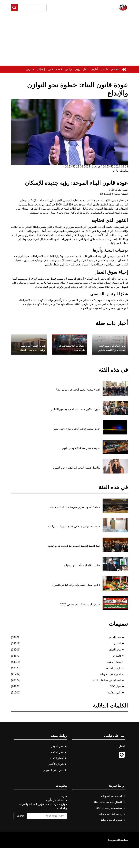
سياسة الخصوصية (118, 839)
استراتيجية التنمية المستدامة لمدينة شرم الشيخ (74, 545)
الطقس (115, 69)
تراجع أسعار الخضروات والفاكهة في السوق (76, 584)
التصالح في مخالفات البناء (107, 680)
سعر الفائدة (114, 649)
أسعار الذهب (114, 661)
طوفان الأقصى (113, 668)
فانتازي (104, 69)
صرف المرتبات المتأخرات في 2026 (80, 604)
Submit (20, 815)
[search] (14, 7)
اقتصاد (59, 69)
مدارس (30, 69)
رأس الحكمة (114, 692)
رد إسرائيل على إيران (111, 813)
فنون (50, 69)
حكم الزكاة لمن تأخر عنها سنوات (82, 565)
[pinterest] (122, 755)
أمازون (94, 69)
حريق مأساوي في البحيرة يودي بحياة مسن (76, 428)
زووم (77, 69)
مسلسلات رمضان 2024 (109, 807)
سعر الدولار (114, 637)
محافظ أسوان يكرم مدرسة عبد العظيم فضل (75, 507)
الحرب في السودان (110, 674)
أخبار (85, 69)
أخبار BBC (115, 686)
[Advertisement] (69, 39)
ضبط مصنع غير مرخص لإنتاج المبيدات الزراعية (74, 526)
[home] (124, 69)
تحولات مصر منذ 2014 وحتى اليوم (81, 448)
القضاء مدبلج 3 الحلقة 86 (114, 193)
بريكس (69, 69)
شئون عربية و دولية (112, 819)
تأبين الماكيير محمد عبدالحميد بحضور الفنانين (75, 409)
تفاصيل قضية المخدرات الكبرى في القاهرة (76, 467)
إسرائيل (41, 69)
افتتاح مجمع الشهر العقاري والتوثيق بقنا (78, 389)
